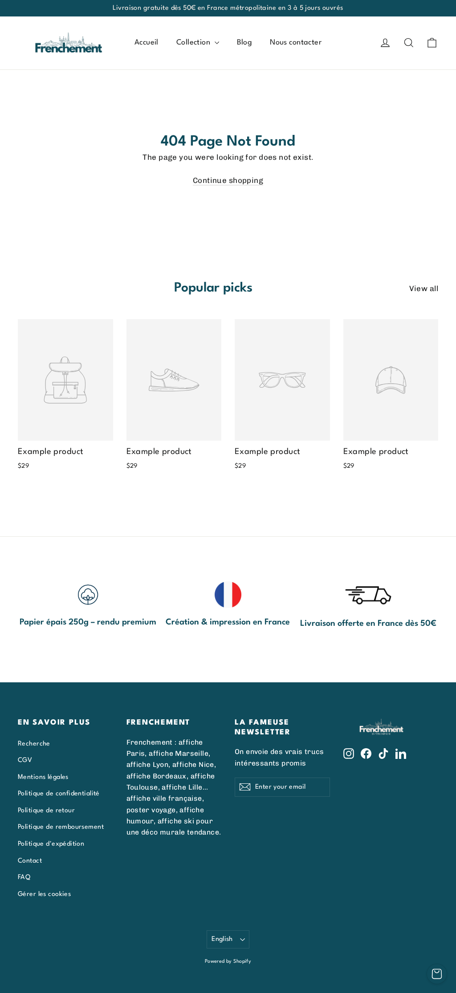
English (222, 939)
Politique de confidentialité (59, 793)
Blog (244, 42)
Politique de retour (46, 810)
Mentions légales (43, 777)
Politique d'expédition (51, 844)
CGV (25, 760)
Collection (194, 42)
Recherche (34, 744)
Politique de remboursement (61, 827)
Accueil (146, 42)
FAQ (24, 877)
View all (423, 288)
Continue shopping (228, 180)
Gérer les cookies (44, 894)
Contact (30, 861)
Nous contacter (296, 42)
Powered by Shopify (228, 961)
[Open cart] (437, 974)
